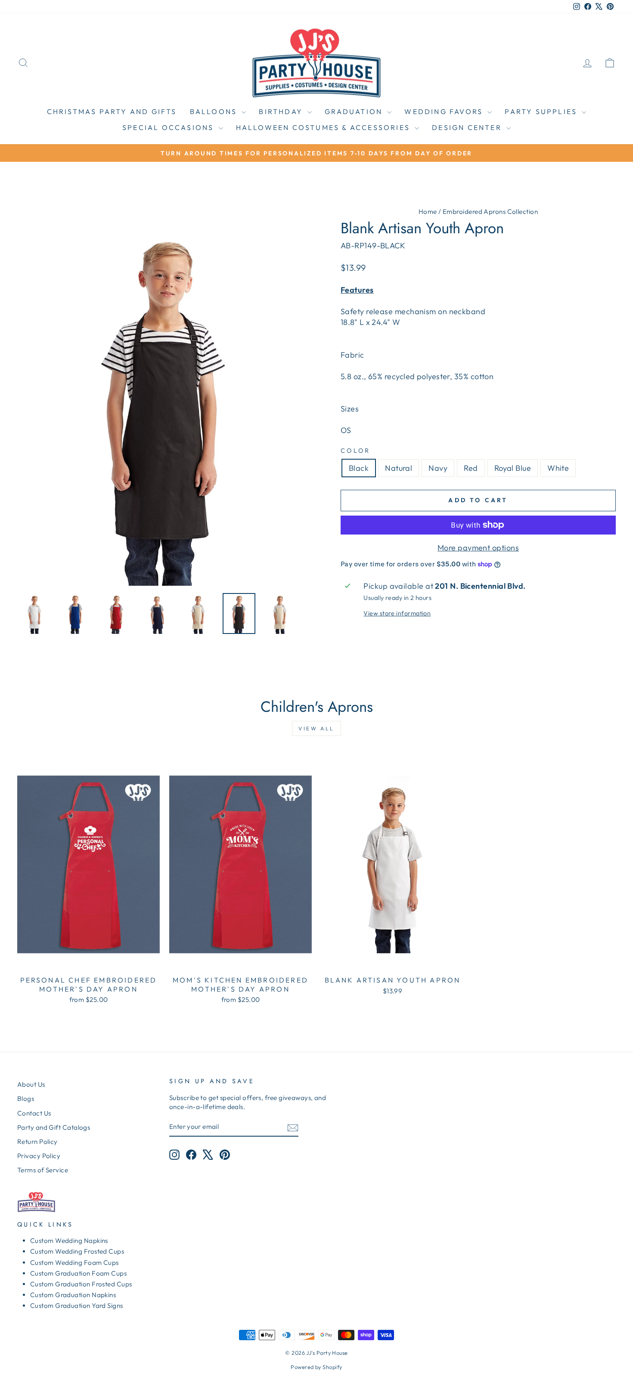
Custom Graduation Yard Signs (76, 1305)
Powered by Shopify (316, 1366)
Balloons (215, 111)
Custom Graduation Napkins (73, 1295)
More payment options (478, 548)
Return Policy (37, 1141)
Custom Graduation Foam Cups (78, 1273)
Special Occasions (169, 127)
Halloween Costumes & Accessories (324, 127)
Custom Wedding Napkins (69, 1240)
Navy (437, 468)
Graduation (355, 111)
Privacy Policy (38, 1156)
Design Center (468, 127)
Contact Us (34, 1113)
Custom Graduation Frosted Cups (81, 1284)
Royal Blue (512, 468)
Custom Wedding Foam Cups (74, 1262)
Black (359, 468)
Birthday (282, 111)
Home (428, 211)
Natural (398, 468)
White (558, 468)
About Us (31, 1084)
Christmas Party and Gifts (112, 111)
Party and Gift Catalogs (53, 1127)
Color (356, 450)
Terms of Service (42, 1170)
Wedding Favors (444, 111)
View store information (397, 613)
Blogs (25, 1098)
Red (471, 468)
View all (316, 728)
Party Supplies (542, 111)
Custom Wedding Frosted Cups (77, 1251)
